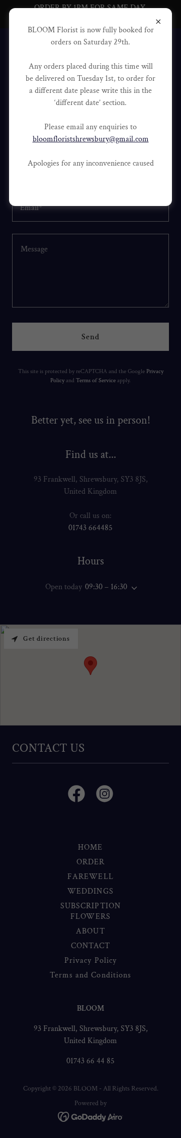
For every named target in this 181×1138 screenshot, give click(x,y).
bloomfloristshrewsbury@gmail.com (91, 139)
